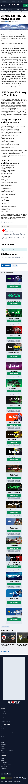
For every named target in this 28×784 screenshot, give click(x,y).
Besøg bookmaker (14, 286)
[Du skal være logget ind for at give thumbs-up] (2, 222)
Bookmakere (3, 9)
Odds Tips (3, 711)
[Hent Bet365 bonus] (14, 347)
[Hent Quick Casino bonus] (14, 278)
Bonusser (10, 9)
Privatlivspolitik (4, 766)
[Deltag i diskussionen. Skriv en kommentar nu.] (14, 260)
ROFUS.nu (13, 1)
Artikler (5, 11)
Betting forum (4, 742)
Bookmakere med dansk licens (8, 733)
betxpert (7, 21)
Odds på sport (4, 713)
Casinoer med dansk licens (7, 735)
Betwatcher (3, 744)
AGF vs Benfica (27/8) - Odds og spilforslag (8, 644)
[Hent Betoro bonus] (14, 330)
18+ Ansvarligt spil (16, 781)
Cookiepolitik (4, 768)
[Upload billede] (16, 265)
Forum (21, 9)
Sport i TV (3, 719)
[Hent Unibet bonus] (14, 400)
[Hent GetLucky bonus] (14, 521)
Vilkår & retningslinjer (6, 764)
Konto (25, 5)
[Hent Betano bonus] (14, 417)
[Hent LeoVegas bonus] (14, 540)
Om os (2, 760)
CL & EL (11, 222)
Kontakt (3, 758)
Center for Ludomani (5, 721)
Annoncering (4, 762)
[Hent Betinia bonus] (14, 295)
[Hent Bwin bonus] (14, 451)
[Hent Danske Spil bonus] (14, 611)
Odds (18, 9)
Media (25, 9)
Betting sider (4, 727)
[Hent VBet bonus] (14, 366)
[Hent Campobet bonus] (14, 313)
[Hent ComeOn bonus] (14, 487)
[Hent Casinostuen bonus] (14, 468)
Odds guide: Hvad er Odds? (7, 751)
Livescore (3, 749)
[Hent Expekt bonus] (14, 504)
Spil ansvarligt (4, 1)
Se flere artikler (5, 651)
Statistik (3, 747)
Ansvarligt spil (4, 753)
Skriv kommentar (6, 265)
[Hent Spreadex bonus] (14, 557)
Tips (14, 9)
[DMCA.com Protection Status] (6, 778)
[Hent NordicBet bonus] (14, 593)
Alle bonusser (5, 627)
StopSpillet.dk (3, 2)
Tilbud (2, 737)
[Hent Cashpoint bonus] (14, 434)
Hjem (2, 11)
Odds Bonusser (4, 729)
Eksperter (3, 717)
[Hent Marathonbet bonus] (14, 576)
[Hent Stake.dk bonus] (14, 383)
